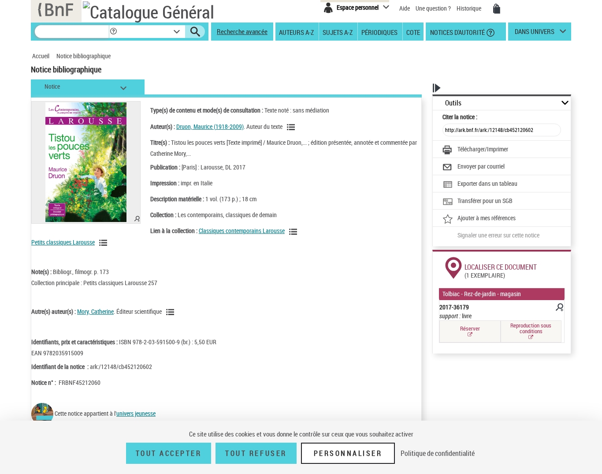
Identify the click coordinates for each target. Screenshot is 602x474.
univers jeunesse (136, 413)
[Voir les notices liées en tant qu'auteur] (292, 127)
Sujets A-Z (338, 31)
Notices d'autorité (457, 31)
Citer (459, 117)
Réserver (470, 328)
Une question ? (434, 8)
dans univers (534, 33)
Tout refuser (255, 453)
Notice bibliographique (83, 56)
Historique (470, 8)
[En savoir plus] (559, 308)
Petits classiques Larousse (63, 242)
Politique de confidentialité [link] (438, 453)
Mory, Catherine (95, 311)
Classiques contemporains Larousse (242, 230)
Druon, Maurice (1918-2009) (210, 126)
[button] (113, 31)
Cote (413, 31)
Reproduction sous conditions (530, 328)
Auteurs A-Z (296, 31)
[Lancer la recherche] (195, 31)
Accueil (40, 56)
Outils (453, 103)
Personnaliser (348, 453)
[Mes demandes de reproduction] (496, 9)
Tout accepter (169, 453)
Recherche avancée (242, 31)
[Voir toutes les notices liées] (294, 231)
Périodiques (379, 31)
